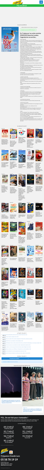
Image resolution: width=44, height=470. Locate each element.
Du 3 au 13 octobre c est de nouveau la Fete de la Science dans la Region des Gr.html (16, 346)
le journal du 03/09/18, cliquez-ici (28, 29)
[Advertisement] (22, 15)
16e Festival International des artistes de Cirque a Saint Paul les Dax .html (14, 334)
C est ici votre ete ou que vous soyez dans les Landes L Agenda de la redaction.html (16, 344)
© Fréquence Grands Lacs (5, 467)
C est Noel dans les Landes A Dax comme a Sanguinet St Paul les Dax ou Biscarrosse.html (17, 338)
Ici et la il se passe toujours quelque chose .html (10, 336)
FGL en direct (22, 6)
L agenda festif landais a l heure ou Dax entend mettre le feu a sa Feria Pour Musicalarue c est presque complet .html (21, 342)
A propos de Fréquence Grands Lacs (7, 445)
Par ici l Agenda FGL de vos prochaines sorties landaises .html (12, 340)
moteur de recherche (14, 361)
